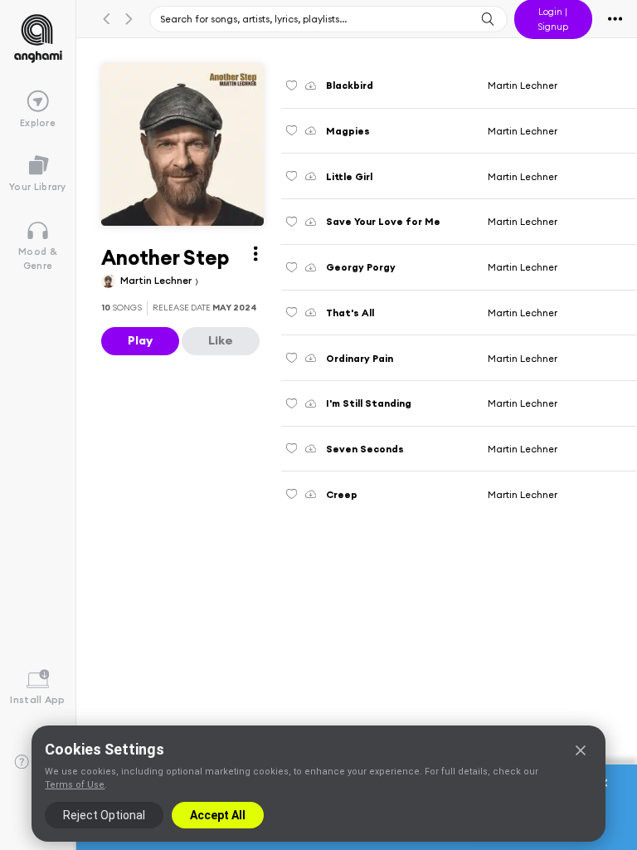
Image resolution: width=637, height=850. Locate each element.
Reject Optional (104, 815)
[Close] (580, 750)
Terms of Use (75, 784)
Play (140, 340)
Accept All (218, 815)
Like (220, 340)
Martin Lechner (157, 280)
